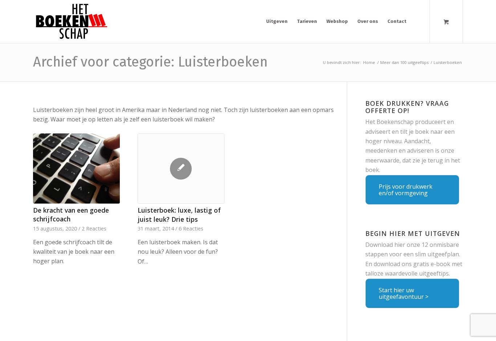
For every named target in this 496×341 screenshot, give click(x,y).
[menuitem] (276, 21)
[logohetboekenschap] (70, 21)
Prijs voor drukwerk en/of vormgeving (405, 189)
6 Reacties (191, 228)
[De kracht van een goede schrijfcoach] (76, 168)
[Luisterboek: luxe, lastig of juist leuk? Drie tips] (181, 168)
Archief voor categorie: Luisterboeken (150, 61)
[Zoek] (417, 21)
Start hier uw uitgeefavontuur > (403, 293)
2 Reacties (94, 228)
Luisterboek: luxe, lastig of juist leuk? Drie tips (179, 215)
